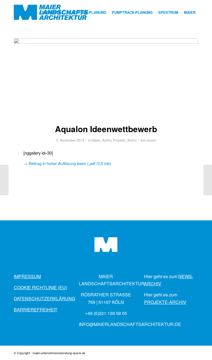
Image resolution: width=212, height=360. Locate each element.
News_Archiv (101, 140)
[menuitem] (30, 12)
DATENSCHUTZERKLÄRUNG (44, 298)
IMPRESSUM (27, 276)
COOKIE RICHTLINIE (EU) (40, 287)
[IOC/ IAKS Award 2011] (4, 180)
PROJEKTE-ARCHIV (165, 302)
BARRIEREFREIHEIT (35, 309)
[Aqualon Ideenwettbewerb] (106, 77)
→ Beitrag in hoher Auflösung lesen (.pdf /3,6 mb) (67, 163)
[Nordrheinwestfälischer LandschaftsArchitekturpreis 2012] (207, 180)
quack (151, 140)
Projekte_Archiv (125, 140)
